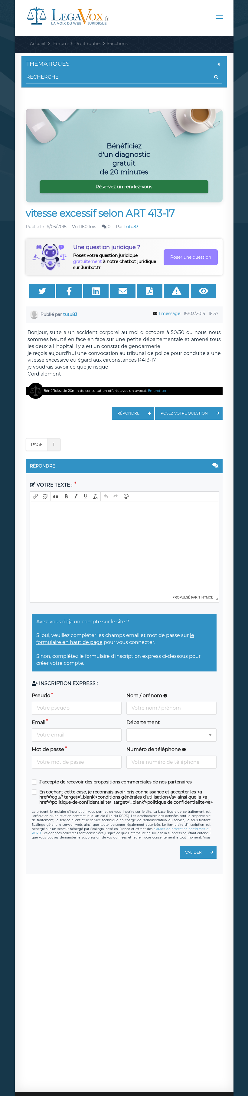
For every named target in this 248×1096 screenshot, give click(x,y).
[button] (35, 496)
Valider (193, 852)
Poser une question (190, 257)
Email (38, 722)
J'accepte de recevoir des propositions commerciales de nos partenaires (115, 782)
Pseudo (41, 695)
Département (143, 722)
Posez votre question (184, 413)
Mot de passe (48, 749)
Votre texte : (54, 485)
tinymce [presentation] (205, 597)
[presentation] (35, 496)
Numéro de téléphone (154, 749)
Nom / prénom (144, 695)
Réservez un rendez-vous (124, 186)
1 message (169, 313)
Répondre (128, 413)
